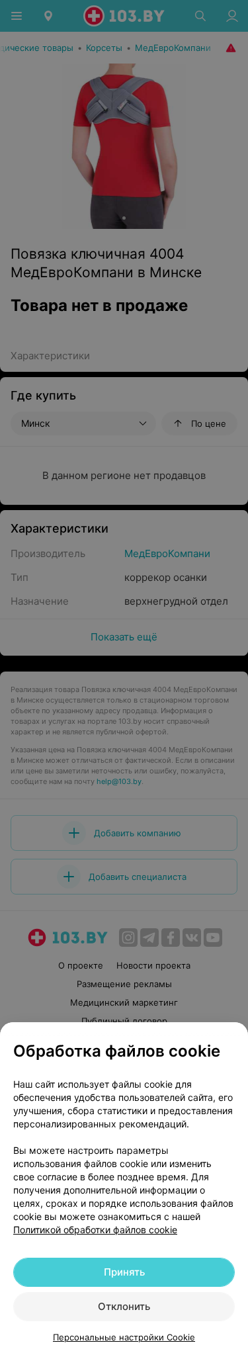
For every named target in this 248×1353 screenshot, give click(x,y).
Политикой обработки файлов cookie (95, 1229)
